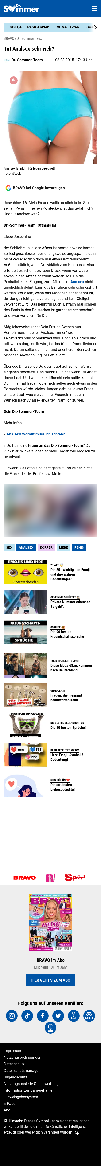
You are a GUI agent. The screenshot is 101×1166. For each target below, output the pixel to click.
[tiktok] (27, 1016)
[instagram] (12, 1016)
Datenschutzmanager (21, 1070)
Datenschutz (14, 1064)
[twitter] (58, 1016)
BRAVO (9, 38)
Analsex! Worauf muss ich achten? (36, 434)
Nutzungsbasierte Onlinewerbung (31, 1084)
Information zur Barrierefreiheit (29, 1090)
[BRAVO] (24, 877)
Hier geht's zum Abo (50, 980)
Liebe (63, 547)
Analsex (77, 282)
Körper (46, 547)
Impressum (13, 1051)
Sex (39, 38)
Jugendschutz (15, 1077)
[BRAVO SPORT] (76, 877)
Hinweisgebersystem (21, 1097)
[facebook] (43, 1016)
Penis (79, 547)
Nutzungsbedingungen (22, 1057)
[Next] (93, 27)
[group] (48, 27)
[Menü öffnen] (94, 8)
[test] (74, 1016)
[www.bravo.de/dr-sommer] (21, 8)
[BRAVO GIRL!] (50, 877)
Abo (7, 1110)
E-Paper (10, 1103)
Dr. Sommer (25, 38)
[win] (50, 1028)
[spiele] (89, 1016)
